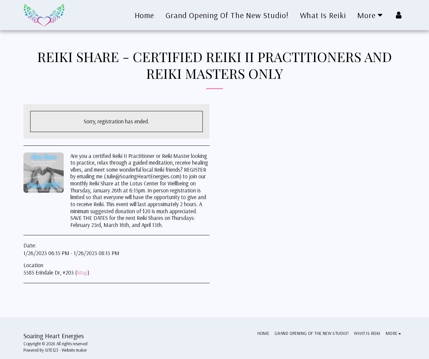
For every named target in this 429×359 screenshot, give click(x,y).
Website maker (74, 350)
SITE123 (51, 350)
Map (82, 272)
